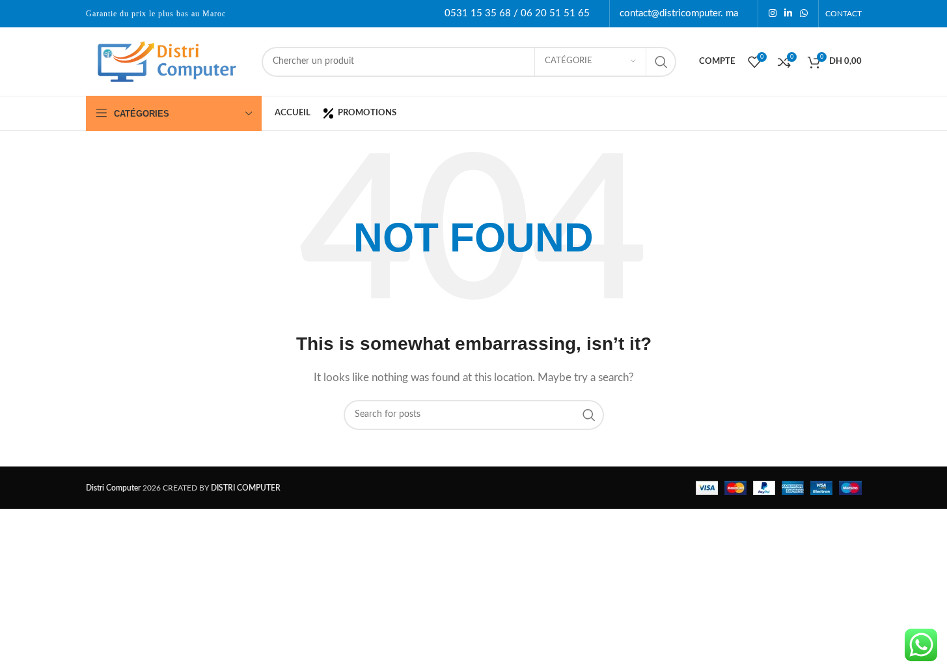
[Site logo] (167, 61)
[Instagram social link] (772, 14)
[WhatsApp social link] (804, 14)
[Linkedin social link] (788, 14)
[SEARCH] (661, 62)
